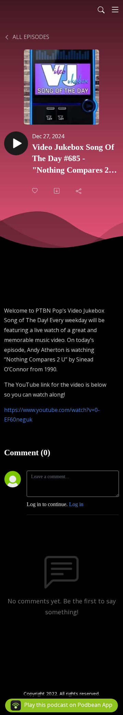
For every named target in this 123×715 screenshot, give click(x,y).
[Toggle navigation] (115, 9)
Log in (76, 504)
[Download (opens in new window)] (57, 190)
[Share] (79, 191)
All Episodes (30, 37)
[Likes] (35, 190)
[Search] (101, 9)
